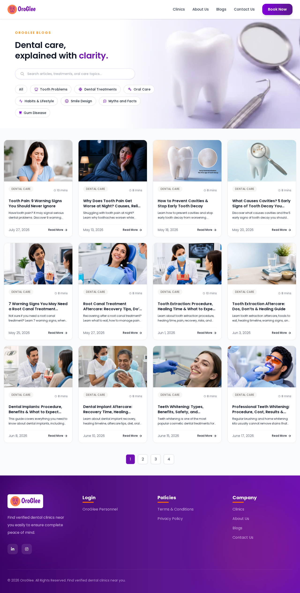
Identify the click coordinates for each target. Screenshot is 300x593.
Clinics (179, 9)
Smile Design (81, 101)
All (21, 89)
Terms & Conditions (176, 509)
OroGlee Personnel (100, 509)
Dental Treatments (100, 89)
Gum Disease (35, 112)
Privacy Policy (170, 518)
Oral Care (142, 89)
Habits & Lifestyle (39, 101)
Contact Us (244, 9)
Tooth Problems (54, 89)
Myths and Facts (123, 101)
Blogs (221, 9)
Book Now (277, 9)
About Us (200, 9)
